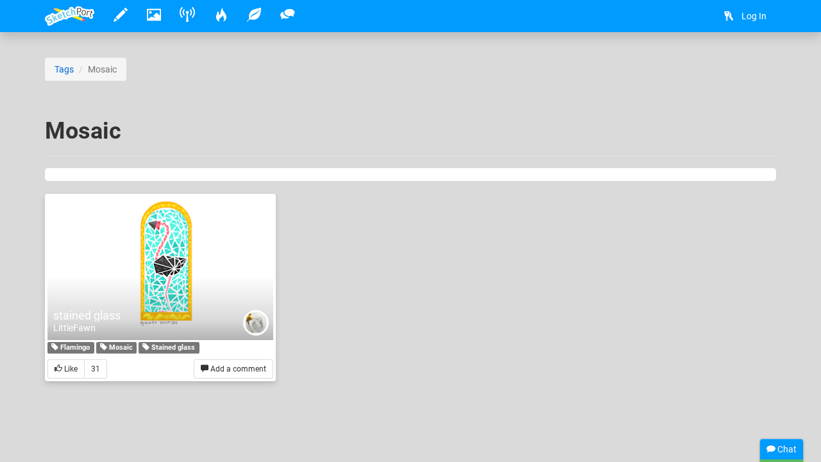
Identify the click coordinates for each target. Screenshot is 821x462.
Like (70, 368)
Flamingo (74, 347)
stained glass (87, 315)
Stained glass (172, 347)
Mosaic (120, 347)
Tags (64, 69)
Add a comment (237, 368)
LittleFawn (74, 328)
